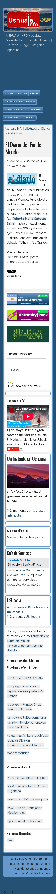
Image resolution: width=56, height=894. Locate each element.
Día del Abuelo (25, 678)
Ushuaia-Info (14, 128)
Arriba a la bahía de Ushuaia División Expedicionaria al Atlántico (28, 740)
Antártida (21, 93)
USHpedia (30, 101)
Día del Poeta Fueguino (27, 799)
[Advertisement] (28, 72)
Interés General (13, 117)
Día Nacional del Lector (27, 778)
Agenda (34, 93)
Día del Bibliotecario (25, 821)
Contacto (30, 117)
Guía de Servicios (13, 101)
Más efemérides (18, 753)
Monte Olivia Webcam (15, 109)
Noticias (9, 93)
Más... (10, 840)
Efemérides (35, 109)
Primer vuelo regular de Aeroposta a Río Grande (25, 691)
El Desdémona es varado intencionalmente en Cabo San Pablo (27, 722)
